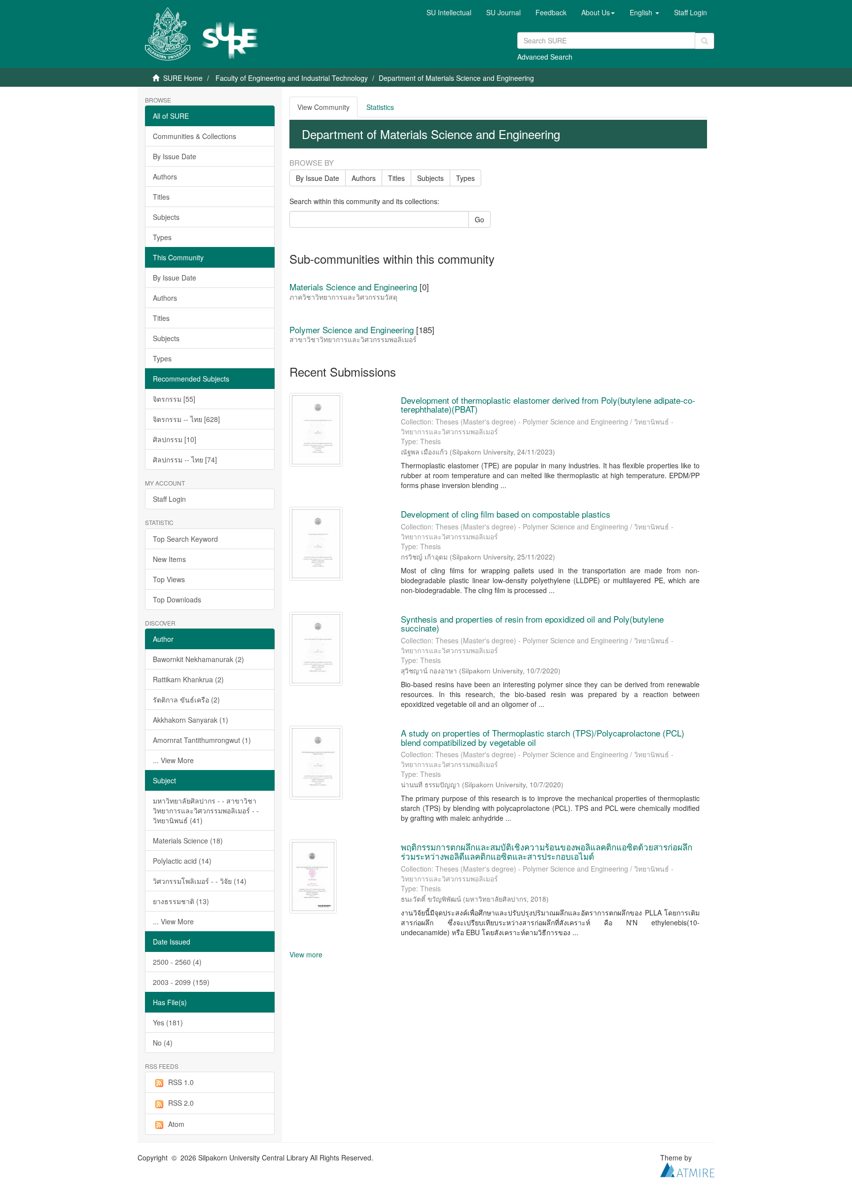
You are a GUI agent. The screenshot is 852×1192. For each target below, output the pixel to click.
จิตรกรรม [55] (174, 399)
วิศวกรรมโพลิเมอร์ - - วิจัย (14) (200, 881)
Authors (165, 176)
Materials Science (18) (188, 840)
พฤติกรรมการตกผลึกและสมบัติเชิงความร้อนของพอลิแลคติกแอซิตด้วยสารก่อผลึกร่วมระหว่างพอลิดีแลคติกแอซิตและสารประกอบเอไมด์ (546, 851)
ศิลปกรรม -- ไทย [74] (185, 459)
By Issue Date (174, 156)
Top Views (169, 579)
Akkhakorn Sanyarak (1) (190, 720)
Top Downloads (177, 599)
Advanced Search (544, 57)
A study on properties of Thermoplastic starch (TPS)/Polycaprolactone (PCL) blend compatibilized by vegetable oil (542, 737)
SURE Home (183, 78)
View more (305, 954)
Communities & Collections (194, 136)
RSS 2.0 (181, 1103)
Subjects (166, 217)
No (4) (163, 1043)
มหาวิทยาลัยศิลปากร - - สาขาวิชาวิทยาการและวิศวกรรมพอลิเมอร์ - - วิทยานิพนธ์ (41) (206, 810)
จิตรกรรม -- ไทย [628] (186, 419)
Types (162, 237)
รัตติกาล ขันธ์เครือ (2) (186, 699)
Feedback (551, 12)
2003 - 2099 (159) (181, 982)
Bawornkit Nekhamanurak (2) (198, 659)
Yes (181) (168, 1022)
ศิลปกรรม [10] (174, 439)
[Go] (704, 41)
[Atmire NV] (687, 1169)
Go (479, 219)
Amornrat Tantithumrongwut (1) (202, 740)
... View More (173, 760)
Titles (161, 197)
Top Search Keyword (185, 539)
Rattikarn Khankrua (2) (188, 679)
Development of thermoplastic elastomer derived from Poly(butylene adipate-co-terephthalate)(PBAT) (548, 405)
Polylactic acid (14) (182, 861)
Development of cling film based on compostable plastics (505, 514)
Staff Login (169, 499)
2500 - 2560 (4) (177, 962)
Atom (176, 1124)
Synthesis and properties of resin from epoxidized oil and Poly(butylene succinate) (532, 623)
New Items (169, 559)
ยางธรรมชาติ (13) (181, 901)
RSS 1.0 (181, 1082)
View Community (323, 107)
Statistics (380, 107)
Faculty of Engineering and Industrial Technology (291, 78)
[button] (598, 12)
